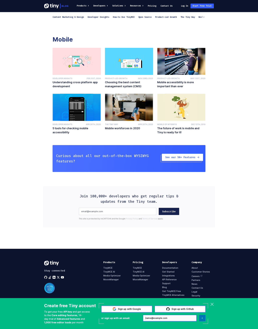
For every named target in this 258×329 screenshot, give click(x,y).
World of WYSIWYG (167, 124)
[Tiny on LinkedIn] (54, 277)
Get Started (168, 272)
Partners (196, 280)
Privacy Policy (132, 219)
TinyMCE (107, 268)
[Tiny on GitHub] (46, 277)
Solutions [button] (117, 5)
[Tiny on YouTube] (62, 277)
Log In (184, 5)
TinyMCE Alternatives (173, 295)
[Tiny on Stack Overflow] (50, 277)
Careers (196, 276)
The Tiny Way (111, 124)
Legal (194, 292)
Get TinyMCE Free (171, 291)
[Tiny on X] (58, 277)
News (194, 284)
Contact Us (167, 5)
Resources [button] (135, 5)
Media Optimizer (112, 276)
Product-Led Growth (116, 78)
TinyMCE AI (109, 272)
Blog (164, 287)
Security (196, 296)
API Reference (169, 279)
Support (166, 283)
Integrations (168, 276)
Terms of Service (149, 219)
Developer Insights (62, 78)
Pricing (152, 5)
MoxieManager (111, 279)
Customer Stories (201, 272)
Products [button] (81, 5)
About (195, 268)
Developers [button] (99, 5)
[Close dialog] (212, 304)
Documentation (170, 268)
